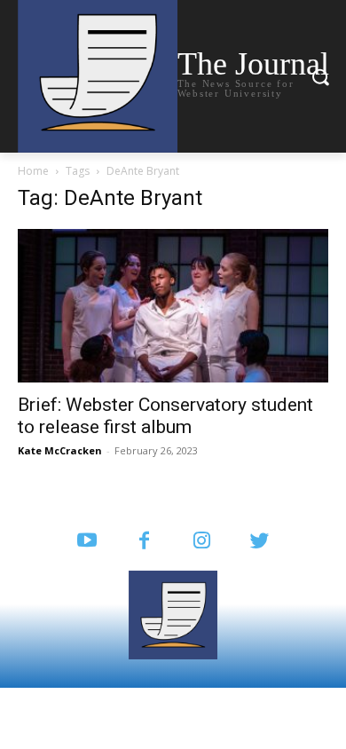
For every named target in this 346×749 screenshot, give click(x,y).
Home (33, 170)
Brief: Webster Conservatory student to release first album (165, 416)
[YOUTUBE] (86, 541)
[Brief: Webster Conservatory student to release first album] (173, 305)
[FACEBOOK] (144, 541)
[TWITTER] (259, 541)
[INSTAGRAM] (201, 541)
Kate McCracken (60, 450)
